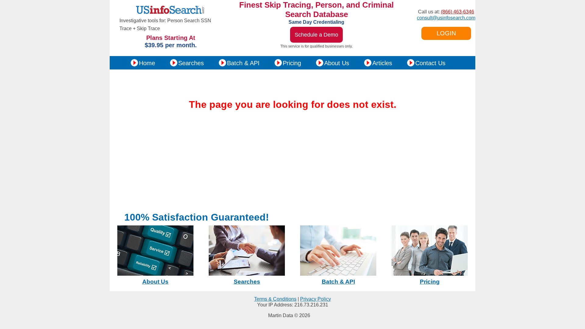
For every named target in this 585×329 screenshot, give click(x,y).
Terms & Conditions (275, 299)
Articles (382, 63)
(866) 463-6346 (457, 11)
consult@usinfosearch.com (446, 17)
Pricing (292, 63)
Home (147, 63)
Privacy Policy (315, 299)
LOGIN (446, 33)
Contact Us (430, 63)
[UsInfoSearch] (171, 15)
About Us (336, 63)
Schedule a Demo (316, 35)
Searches (191, 63)
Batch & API (243, 63)
